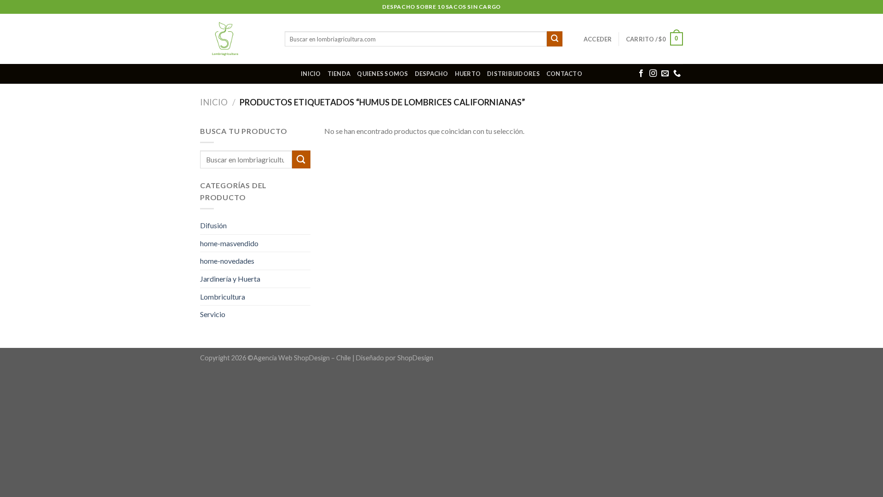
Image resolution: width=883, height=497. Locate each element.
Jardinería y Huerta (230, 278)
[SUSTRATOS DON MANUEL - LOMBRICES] (235, 39)
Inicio (311, 73)
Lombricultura (222, 296)
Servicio (212, 314)
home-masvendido (229, 243)
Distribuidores (513, 73)
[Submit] (554, 39)
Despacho (431, 73)
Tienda (339, 73)
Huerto (468, 73)
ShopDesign (415, 358)
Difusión (213, 225)
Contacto (564, 73)
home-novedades (227, 260)
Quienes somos (382, 73)
